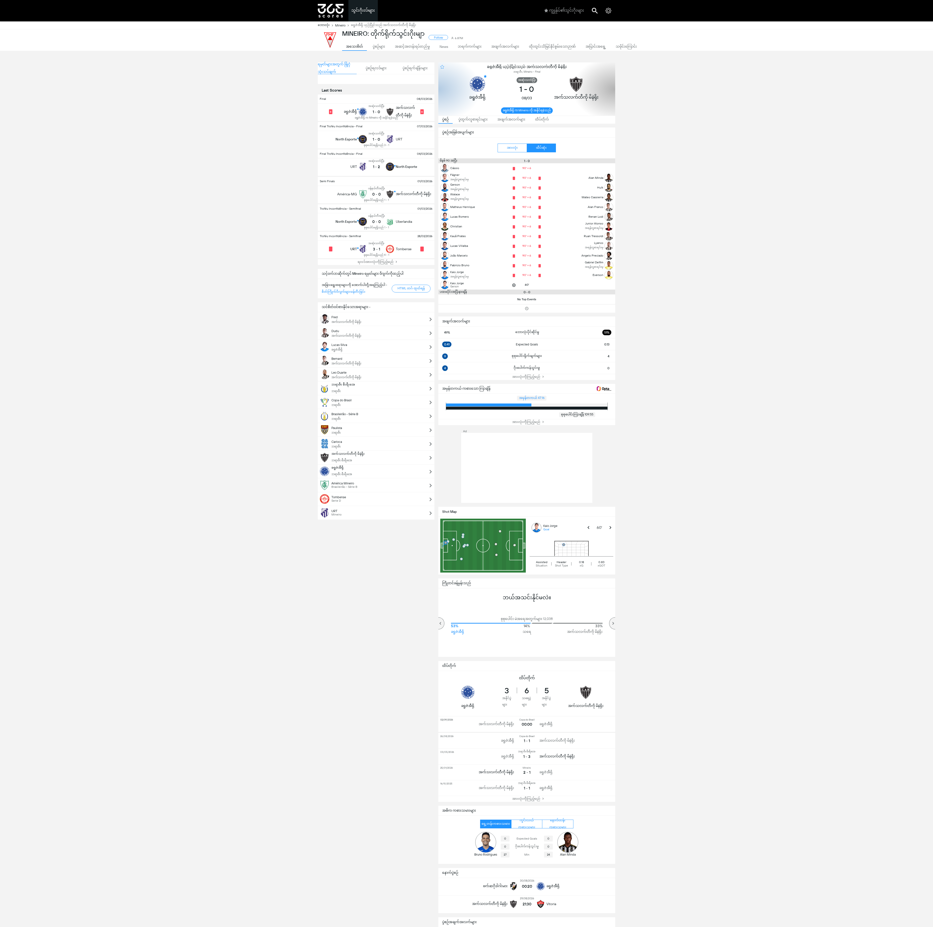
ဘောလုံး (324, 25)
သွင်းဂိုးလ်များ (363, 10)
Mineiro (340, 25)
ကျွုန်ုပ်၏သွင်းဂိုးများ (566, 10)
